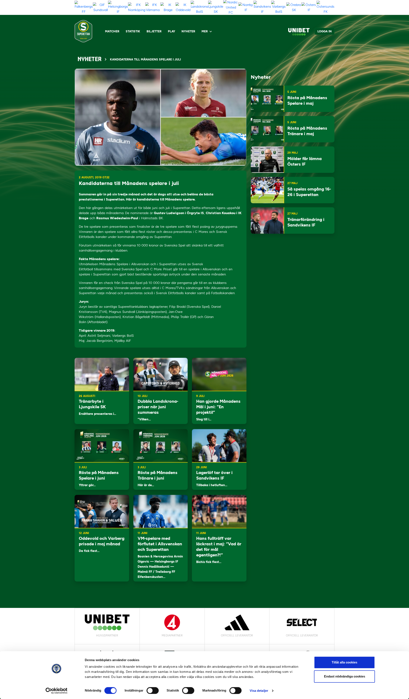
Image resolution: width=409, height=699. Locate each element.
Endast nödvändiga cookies (344, 676)
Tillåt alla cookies (344, 662)
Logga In (324, 31)
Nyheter (188, 31)
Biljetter (154, 31)
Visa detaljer (259, 690)
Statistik (133, 31)
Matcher (112, 31)
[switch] (153, 690)
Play (171, 31)
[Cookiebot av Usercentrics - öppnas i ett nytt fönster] (56, 691)
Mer (205, 31)
